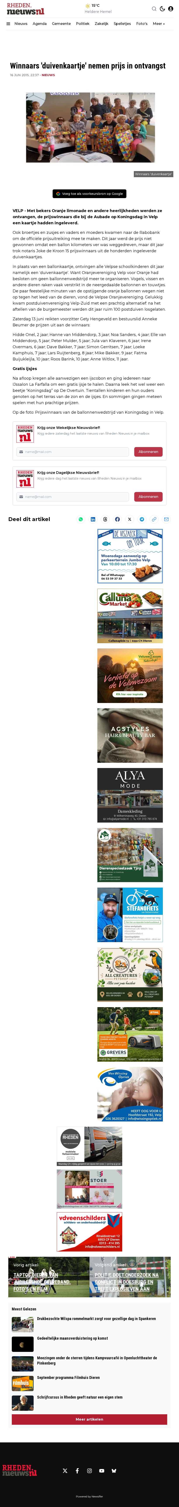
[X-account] (65, 1470)
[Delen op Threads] (105, 519)
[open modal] (170, 8)
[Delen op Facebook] (117, 519)
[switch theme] (162, 9)
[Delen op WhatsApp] (80, 519)
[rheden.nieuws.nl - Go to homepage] (19, 1470)
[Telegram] (142, 519)
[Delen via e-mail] (166, 519)
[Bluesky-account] (114, 1470)
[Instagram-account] (89, 1470)
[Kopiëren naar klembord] (154, 519)
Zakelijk (101, 24)
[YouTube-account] (101, 1470)
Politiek (83, 24)
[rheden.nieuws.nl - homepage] (25, 8)
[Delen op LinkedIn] (93, 519)
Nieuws (21, 24)
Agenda (40, 24)
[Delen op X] (129, 519)
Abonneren (148, 452)
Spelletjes (122, 24)
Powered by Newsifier (89, 1496)
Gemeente (61, 24)
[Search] (154, 8)
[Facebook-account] (77, 1470)
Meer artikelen (89, 1419)
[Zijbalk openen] (8, 23)
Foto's (142, 24)
